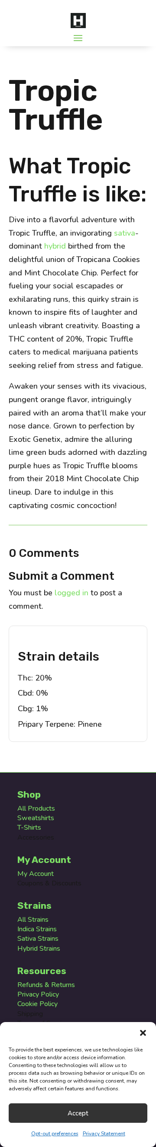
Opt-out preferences (54, 1133)
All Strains (33, 919)
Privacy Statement (104, 1133)
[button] (143, 1033)
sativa (124, 233)
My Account (35, 874)
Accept (78, 1113)
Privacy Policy (38, 994)
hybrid (55, 246)
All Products (36, 808)
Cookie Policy (37, 1004)
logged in (71, 593)
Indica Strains (37, 929)
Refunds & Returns (46, 985)
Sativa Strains (37, 938)
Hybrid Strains (38, 948)
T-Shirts (29, 827)
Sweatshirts (35, 818)
